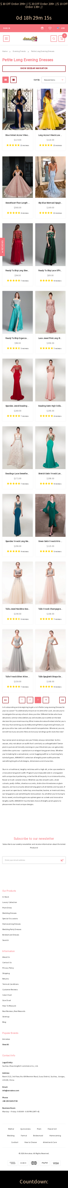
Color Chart (7, 995)
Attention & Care (50, 1142)
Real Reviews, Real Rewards (13, 1011)
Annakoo (6, 1039)
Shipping (6, 973)
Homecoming (55, 1135)
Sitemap (5, 1016)
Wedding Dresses (9, 913)
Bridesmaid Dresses (10, 935)
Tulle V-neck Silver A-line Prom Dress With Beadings (29, 677)
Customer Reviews (10, 989)
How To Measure (9, 1006)
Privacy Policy (8, 968)
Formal (24, 1135)
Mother (11, 1129)
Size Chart (6, 1000)
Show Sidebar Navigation (34, 68)
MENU (6, 38)
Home (4, 51)
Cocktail (14, 1142)
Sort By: (37, 80)
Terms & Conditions (10, 984)
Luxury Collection (9, 902)
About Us (6, 957)
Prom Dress (7, 907)
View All (5, 1044)
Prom (39, 1129)
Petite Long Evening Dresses (42, 51)
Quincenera (25, 1129)
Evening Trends (19, 51)
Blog (4, 1022)
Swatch (5, 940)
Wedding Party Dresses (11, 929)
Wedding (11, 1135)
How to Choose (31, 1142)
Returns (5, 978)
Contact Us (7, 962)
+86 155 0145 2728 (9, 1101)
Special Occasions (10, 918)
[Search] (54, 38)
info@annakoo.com (10, 1090)
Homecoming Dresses (11, 924)
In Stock (5, 897)
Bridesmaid (38, 1135)
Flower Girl (52, 1129)
